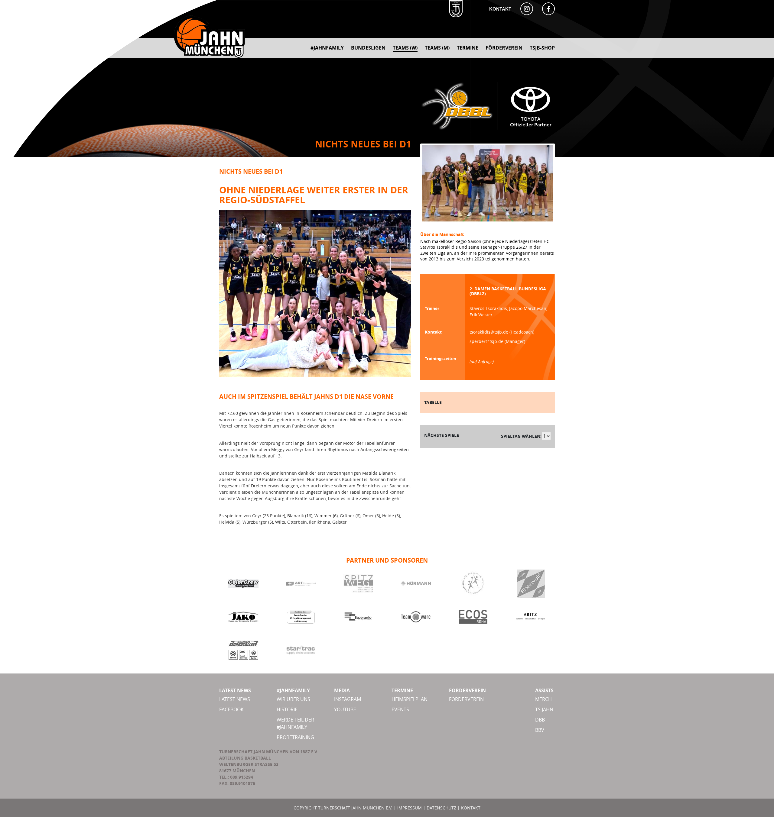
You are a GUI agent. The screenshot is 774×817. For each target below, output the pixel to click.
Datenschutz (441, 808)
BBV (539, 730)
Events (400, 709)
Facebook (231, 709)
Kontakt (500, 8)
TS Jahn (544, 709)
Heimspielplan (410, 699)
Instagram (347, 699)
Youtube (345, 709)
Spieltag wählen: (521, 436)
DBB (540, 719)
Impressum (409, 808)
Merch (543, 699)
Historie (287, 709)
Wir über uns (293, 699)
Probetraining (295, 737)
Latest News (234, 699)
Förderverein (466, 699)
